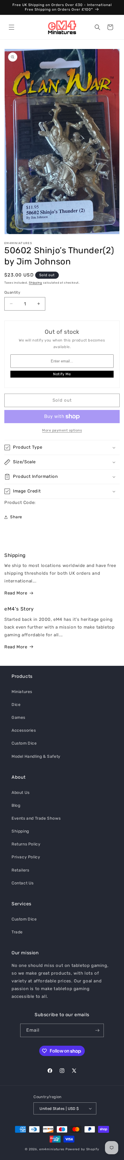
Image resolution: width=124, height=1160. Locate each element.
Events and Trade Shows (36, 818)
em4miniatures (52, 1149)
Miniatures (22, 691)
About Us (21, 792)
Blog (16, 805)
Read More (15, 593)
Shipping (35, 282)
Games (18, 717)
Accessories (24, 730)
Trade (17, 932)
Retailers (20, 870)
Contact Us (23, 883)
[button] (11, 27)
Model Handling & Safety (36, 756)
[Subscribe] (97, 1030)
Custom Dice (24, 743)
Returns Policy (26, 844)
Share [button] (16, 517)
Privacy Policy (26, 857)
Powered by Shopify (82, 1149)
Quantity (12, 292)
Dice (16, 704)
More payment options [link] (62, 430)
